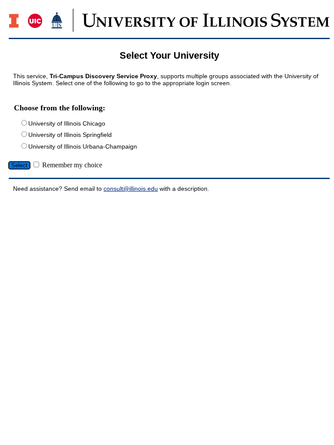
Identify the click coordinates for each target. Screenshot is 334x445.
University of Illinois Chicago (66, 123)
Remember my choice (72, 165)
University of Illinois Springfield (70, 134)
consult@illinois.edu (131, 188)
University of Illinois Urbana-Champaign (82, 146)
